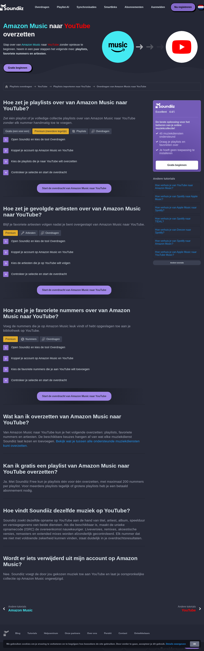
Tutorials (32, 633)
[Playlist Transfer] (12, 7)
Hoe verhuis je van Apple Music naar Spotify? (176, 209)
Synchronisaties (86, 7)
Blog (17, 633)
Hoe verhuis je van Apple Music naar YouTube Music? (176, 253)
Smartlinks (110, 7)
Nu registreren (183, 7)
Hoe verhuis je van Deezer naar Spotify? (173, 231)
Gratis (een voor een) (17, 131)
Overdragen (42, 7)
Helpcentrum (51, 633)
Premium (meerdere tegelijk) (51, 131)
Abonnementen (134, 7)
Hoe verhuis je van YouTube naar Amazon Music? (174, 186)
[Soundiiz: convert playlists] (6, 633)
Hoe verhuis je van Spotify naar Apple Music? (176, 198)
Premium (10, 233)
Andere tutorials (177, 263)
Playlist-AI (63, 7)
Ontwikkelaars (142, 633)
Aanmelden (158, 7)
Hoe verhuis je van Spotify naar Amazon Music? (172, 242)
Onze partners (72, 633)
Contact (123, 633)
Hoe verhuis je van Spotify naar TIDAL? (172, 220)
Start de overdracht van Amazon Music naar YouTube (74, 188)
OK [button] (194, 644)
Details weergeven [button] (176, 644)
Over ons (92, 633)
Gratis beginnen (17, 67)
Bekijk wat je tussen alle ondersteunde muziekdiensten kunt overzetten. (71, 443)
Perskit (108, 633)
